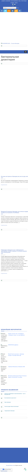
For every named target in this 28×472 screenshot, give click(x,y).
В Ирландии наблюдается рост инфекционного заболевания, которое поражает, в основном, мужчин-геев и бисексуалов (14, 251)
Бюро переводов (8, 402)
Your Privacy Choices (7, 469)
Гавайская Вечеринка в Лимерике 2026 (16, 366)
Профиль (12, 2)
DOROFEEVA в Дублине (13, 344)
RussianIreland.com (10, 465)
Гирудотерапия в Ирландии (10, 410)
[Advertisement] (14, 26)
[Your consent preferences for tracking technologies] (25, 469)
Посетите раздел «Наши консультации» (12, 406)
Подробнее (4, 184)
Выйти (16, 2)
